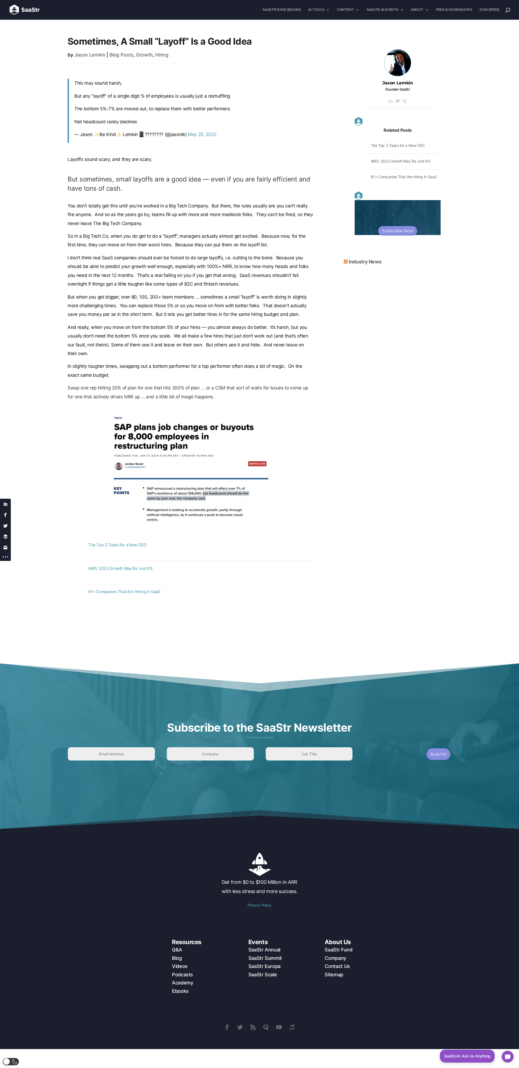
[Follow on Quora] (266, 1027)
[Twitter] (397, 101)
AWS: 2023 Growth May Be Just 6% (120, 568)
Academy (182, 983)
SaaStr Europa (264, 966)
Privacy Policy (259, 905)
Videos (180, 966)
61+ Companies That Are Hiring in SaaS (124, 591)
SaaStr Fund (338, 950)
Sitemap (334, 974)
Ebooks (180, 991)
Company (335, 958)
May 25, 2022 (202, 134)
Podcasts (182, 974)
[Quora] (404, 101)
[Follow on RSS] (253, 1027)
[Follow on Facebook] (227, 1027)
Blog (177, 958)
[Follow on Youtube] (279, 1027)
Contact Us (337, 966)
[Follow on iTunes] (292, 1027)
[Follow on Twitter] (240, 1027)
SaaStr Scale (262, 974)
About (417, 10)
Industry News (365, 261)
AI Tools (316, 10)
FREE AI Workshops (454, 10)
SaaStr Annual (264, 950)
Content (345, 10)
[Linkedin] (390, 101)
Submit (438, 754)
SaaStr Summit (265, 958)
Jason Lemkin (89, 55)
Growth (144, 55)
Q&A (177, 950)
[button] (11, 1061)
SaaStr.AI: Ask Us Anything (467, 1056)
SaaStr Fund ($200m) (281, 10)
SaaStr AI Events (382, 10)
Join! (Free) (489, 10)
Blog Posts (121, 55)
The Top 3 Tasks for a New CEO (117, 544)
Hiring (161, 55)
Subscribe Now (397, 230)
